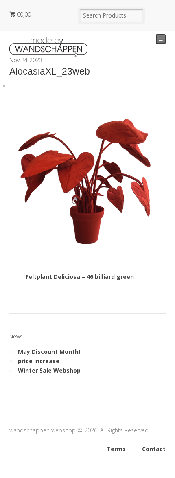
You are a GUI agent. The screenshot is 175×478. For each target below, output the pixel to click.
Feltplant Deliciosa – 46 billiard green (76, 277)
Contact (154, 449)
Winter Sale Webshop (49, 370)
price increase (38, 361)
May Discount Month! (49, 351)
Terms (116, 449)
